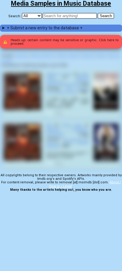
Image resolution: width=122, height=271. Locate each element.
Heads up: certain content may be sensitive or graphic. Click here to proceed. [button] (61, 42)
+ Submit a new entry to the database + (45, 27)
